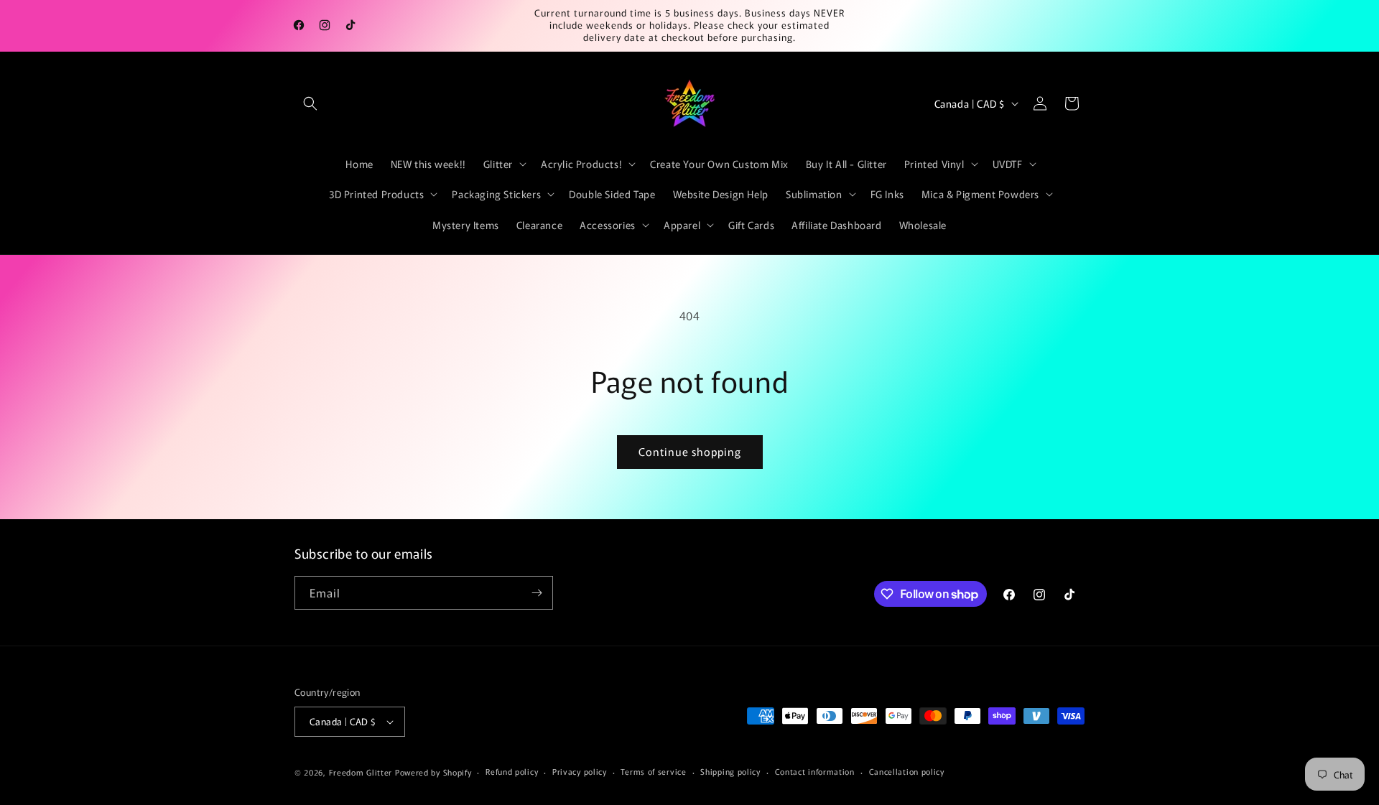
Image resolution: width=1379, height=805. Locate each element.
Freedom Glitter (361, 772)
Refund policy (512, 771)
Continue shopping (690, 451)
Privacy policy (579, 771)
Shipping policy (730, 771)
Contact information (815, 771)
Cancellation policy (906, 771)
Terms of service (653, 771)
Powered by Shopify (433, 772)
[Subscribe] (536, 593)
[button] (310, 103)
